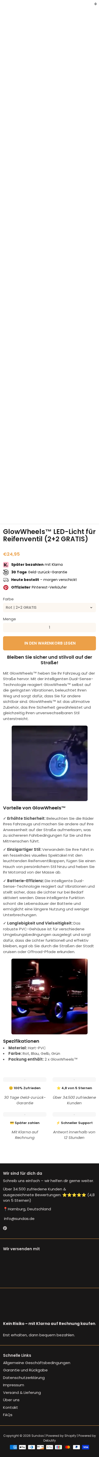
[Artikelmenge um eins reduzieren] (7, 627)
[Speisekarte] (4, 8)
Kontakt (10, 1407)
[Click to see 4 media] (57, 511)
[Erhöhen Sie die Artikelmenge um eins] (91, 627)
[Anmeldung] (92, 8)
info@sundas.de (19, 1218)
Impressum (13, 1385)
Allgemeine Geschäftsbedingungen (36, 1362)
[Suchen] (6, 8)
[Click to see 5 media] (73, 511)
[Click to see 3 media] (41, 511)
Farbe (8, 599)
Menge (9, 619)
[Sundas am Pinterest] (5, 1228)
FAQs (7, 1414)
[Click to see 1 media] (9, 511)
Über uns (11, 1399)
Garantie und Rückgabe (25, 1370)
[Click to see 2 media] (25, 511)
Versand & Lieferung (22, 1392)
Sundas (37, 1436)
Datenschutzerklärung (24, 1377)
